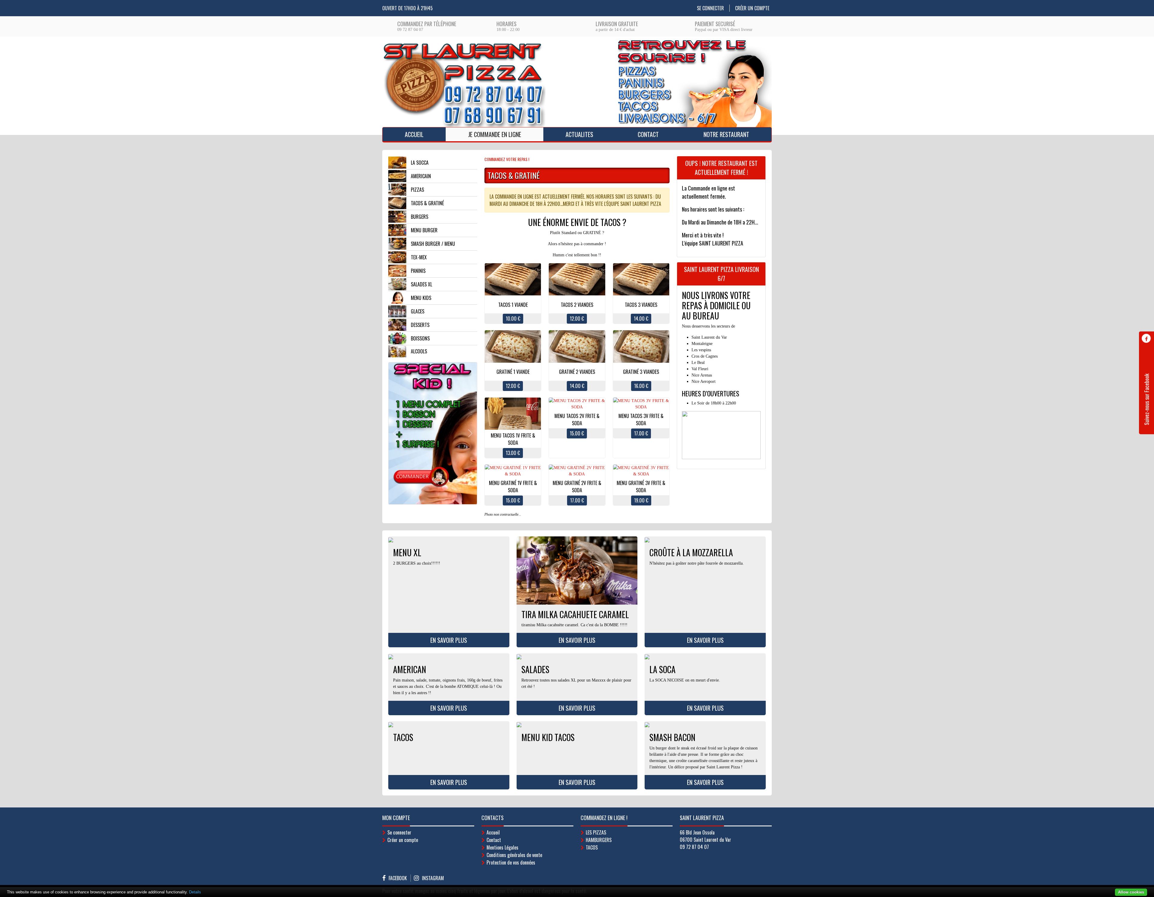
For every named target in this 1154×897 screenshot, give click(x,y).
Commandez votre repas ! (506, 159)
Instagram (433, 878)
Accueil (414, 134)
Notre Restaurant (726, 134)
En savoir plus (448, 640)
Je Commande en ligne (494, 134)
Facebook (398, 878)
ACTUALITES (579, 134)
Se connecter (710, 8)
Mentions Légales (502, 847)
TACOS (592, 847)
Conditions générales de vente (514, 855)
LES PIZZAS (596, 832)
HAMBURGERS (599, 840)
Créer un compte (752, 8)
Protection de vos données (511, 862)
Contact (648, 134)
